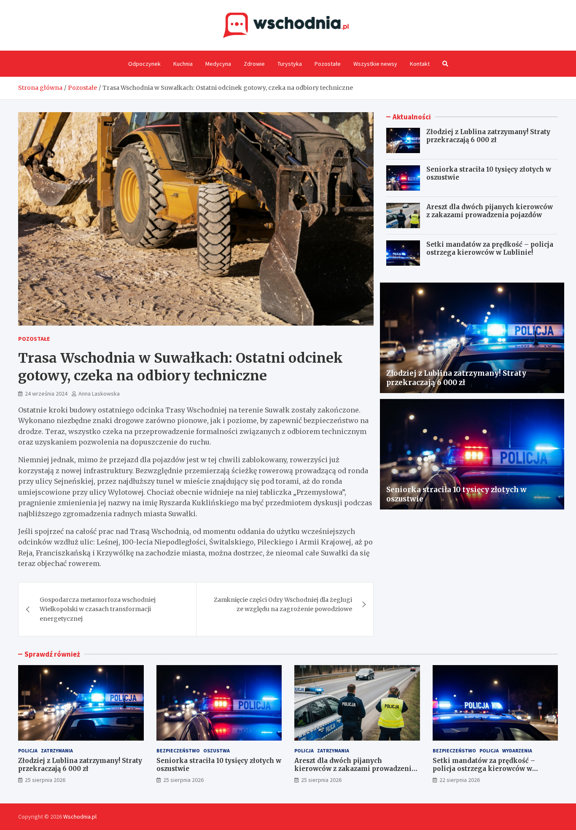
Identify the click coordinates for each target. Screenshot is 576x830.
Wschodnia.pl (80, 816)
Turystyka (289, 63)
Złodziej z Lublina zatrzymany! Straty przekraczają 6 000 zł (488, 136)
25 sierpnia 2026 (45, 780)
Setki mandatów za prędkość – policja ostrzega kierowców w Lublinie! (489, 248)
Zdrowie (254, 63)
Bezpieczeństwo (178, 750)
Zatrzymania (57, 750)
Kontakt (420, 63)
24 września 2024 (46, 393)
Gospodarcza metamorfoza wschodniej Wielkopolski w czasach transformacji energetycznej (98, 609)
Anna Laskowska (99, 393)
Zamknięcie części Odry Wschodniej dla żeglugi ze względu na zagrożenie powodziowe (283, 604)
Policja (28, 750)
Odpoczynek (144, 63)
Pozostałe (328, 63)
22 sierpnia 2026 (459, 780)
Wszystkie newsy (375, 63)
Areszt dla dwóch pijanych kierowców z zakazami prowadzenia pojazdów (489, 211)
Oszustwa (216, 750)
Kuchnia (183, 63)
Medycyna (218, 63)
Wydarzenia (517, 750)
